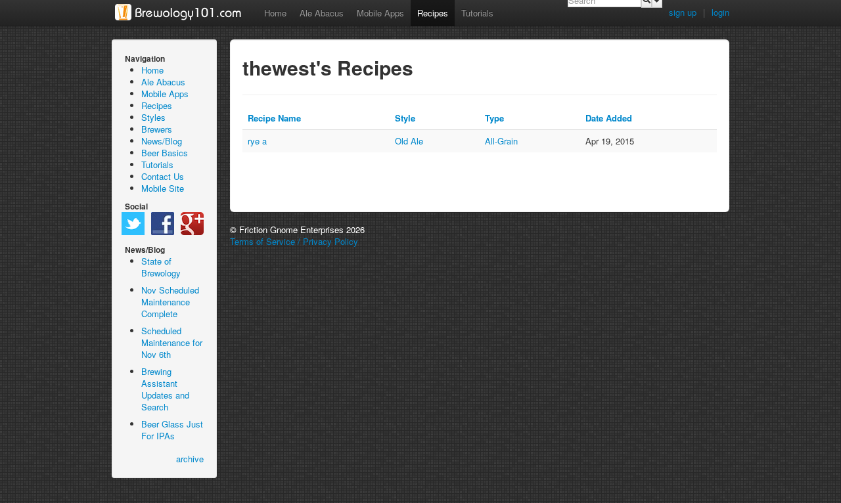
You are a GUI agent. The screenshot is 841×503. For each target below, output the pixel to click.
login (720, 12)
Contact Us (162, 176)
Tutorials (477, 13)
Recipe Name (274, 118)
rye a (257, 141)
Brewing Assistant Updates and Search (165, 389)
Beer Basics (164, 152)
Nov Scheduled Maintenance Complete (170, 302)
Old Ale (409, 141)
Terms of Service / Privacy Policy (294, 241)
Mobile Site (162, 188)
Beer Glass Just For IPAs (172, 430)
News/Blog (161, 141)
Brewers (156, 129)
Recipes (432, 13)
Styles (153, 117)
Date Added (608, 118)
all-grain (501, 141)
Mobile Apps (380, 13)
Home (275, 13)
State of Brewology (161, 267)
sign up (682, 12)
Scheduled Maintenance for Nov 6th (171, 342)
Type (494, 118)
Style (405, 118)
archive (190, 459)
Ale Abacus (322, 13)
